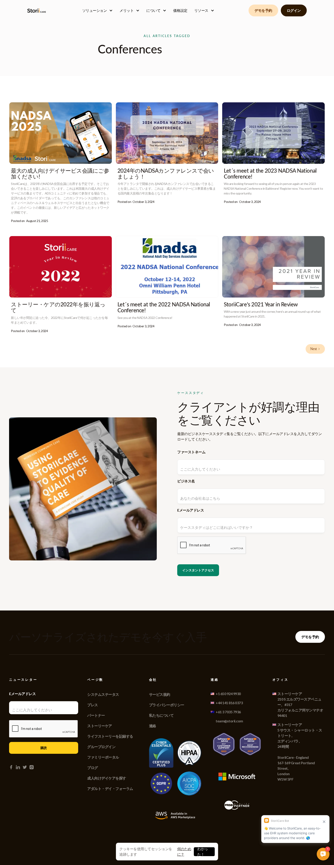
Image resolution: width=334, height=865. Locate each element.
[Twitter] (25, 767)
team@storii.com (229, 721)
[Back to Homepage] (37, 11)
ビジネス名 (186, 481)
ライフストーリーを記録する (110, 736)
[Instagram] (32, 767)
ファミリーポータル (103, 757)
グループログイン (101, 746)
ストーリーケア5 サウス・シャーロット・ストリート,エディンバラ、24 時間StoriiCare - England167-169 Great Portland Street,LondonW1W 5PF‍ (299, 751)
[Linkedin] (18, 767)
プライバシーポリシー (166, 705)
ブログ (92, 767)
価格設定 (180, 10)
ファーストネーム (191, 452)
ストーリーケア (99, 726)
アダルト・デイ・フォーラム (110, 788)
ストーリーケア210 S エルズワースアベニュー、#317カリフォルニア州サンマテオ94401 (300, 704)
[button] (97, 10)
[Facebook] (11, 767)
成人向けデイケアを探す (106, 778)
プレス (92, 705)
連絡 (152, 726)
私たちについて (161, 715)
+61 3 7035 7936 (228, 712)
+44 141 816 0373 (229, 703)
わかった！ (202, 851)
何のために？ (184, 851)
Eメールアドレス (190, 510)
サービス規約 (159, 694)
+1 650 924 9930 (228, 693)
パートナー (96, 715)
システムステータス (103, 694)
